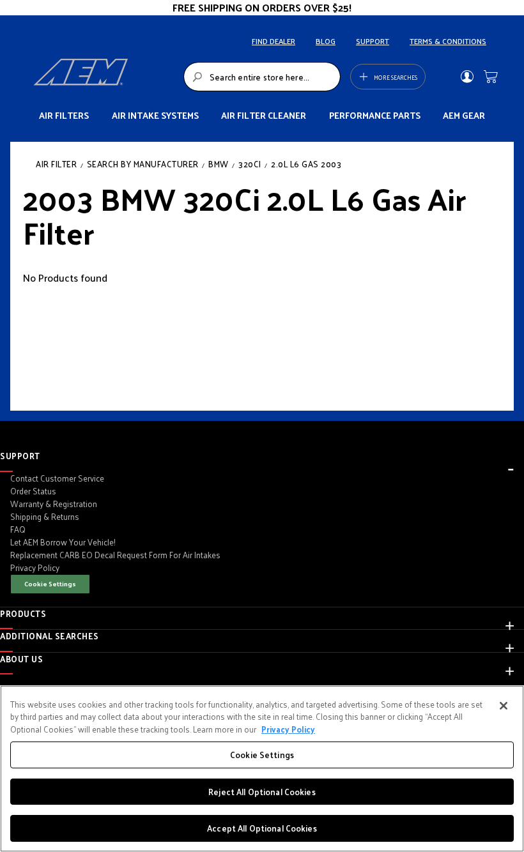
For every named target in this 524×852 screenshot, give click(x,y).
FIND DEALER (273, 41)
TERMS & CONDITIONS (448, 41)
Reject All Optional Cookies (262, 791)
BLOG (325, 41)
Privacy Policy (288, 729)
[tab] (262, 456)
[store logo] (104, 77)
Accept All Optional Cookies (262, 828)
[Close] (503, 706)
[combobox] (262, 76)
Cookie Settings (50, 583)
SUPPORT (372, 41)
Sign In (466, 76)
